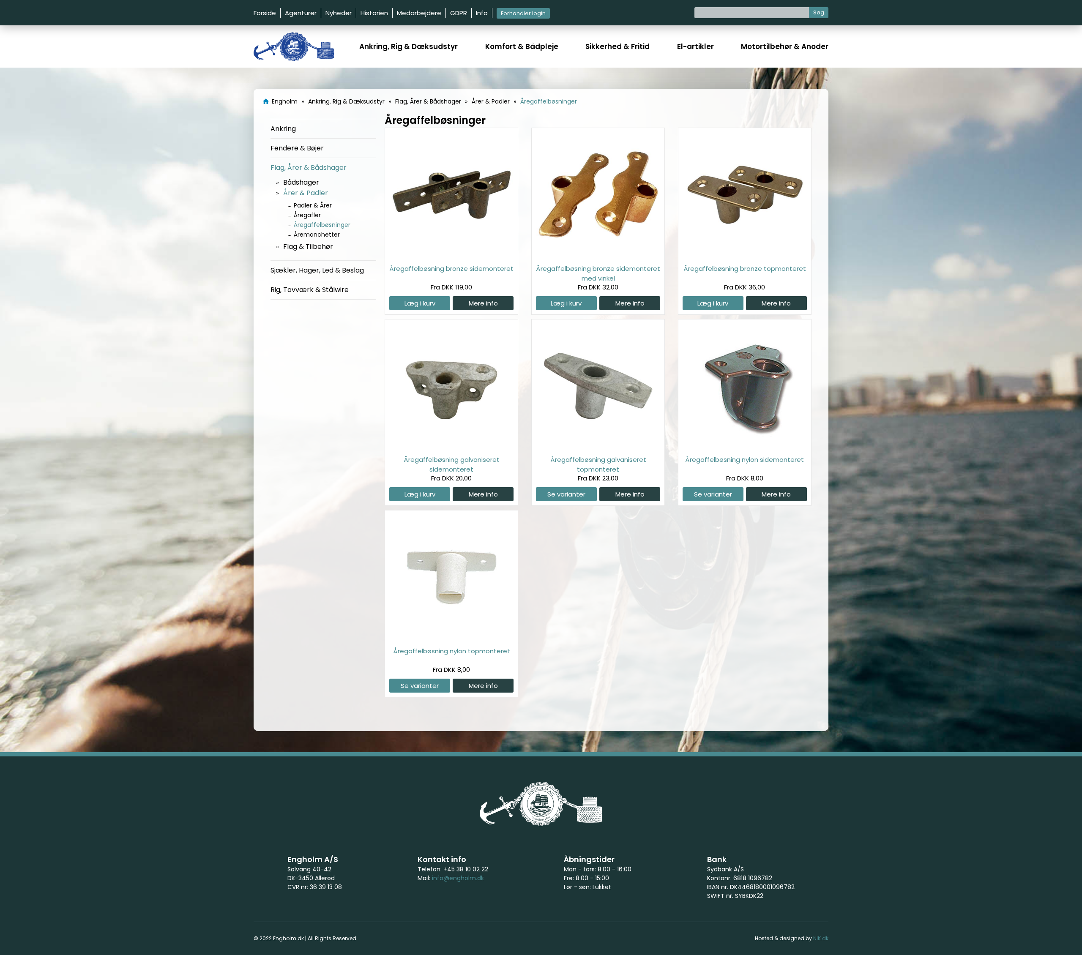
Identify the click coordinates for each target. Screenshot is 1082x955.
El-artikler (695, 46)
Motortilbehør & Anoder (784, 46)
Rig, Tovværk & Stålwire (309, 290)
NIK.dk (820, 938)
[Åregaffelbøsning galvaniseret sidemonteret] (451, 445)
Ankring (283, 129)
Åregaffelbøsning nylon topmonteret (451, 651)
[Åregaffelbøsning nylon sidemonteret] (745, 445)
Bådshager (301, 182)
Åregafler (307, 215)
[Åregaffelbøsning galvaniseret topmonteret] (598, 445)
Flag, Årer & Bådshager (308, 167)
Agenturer (301, 12)
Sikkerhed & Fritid (617, 46)
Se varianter (566, 494)
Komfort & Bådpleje (521, 46)
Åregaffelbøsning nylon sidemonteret (744, 459)
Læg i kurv (419, 303)
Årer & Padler (305, 193)
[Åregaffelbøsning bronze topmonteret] (745, 254)
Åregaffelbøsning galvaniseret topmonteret (598, 464)
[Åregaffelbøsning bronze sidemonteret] (451, 254)
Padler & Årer (313, 205)
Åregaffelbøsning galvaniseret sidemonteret (452, 464)
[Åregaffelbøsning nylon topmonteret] (451, 637)
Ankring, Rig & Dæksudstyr (408, 46)
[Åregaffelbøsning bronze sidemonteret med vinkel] (598, 254)
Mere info (483, 303)
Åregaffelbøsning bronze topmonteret (744, 268)
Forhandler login (523, 13)
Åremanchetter (317, 234)
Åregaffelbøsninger (322, 225)
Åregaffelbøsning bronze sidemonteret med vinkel (598, 273)
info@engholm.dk (458, 878)
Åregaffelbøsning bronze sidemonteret (451, 268)
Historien (374, 12)
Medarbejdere (419, 12)
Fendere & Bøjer (297, 148)
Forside (265, 12)
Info (482, 12)
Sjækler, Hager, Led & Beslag (317, 270)
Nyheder (338, 12)
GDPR (458, 12)
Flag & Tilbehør (308, 246)
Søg (818, 12)
